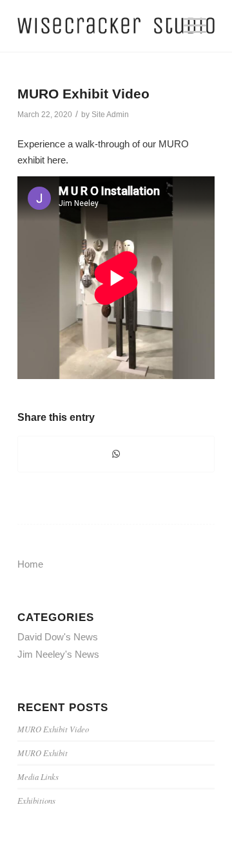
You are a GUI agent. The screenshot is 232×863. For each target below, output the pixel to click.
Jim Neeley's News (58, 654)
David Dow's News (57, 636)
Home (30, 564)
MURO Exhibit (42, 752)
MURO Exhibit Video (83, 93)
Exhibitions (36, 800)
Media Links (38, 776)
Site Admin (110, 114)
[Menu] (195, 25)
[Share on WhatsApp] (116, 454)
